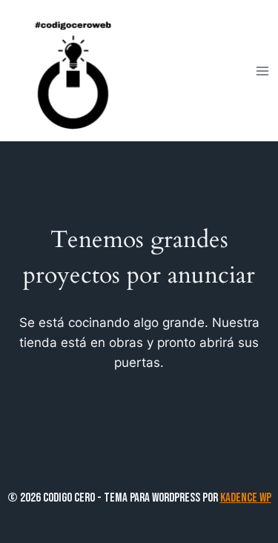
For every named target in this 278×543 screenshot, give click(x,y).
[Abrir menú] (262, 70)
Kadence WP (245, 497)
